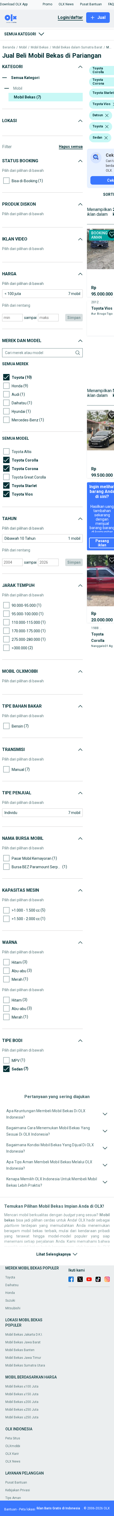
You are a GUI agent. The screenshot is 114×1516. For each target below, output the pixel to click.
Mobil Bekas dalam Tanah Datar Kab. (108, 47)
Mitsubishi (12, 1308)
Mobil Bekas (40, 47)
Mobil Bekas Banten (19, 1350)
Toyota (10, 1277)
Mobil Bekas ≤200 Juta (21, 1402)
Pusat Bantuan (16, 1482)
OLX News (12, 1461)
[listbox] (107, 115)
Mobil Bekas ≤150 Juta (21, 1394)
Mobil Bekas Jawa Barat (23, 1342)
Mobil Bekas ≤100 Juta (21, 1386)
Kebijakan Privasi (17, 1490)
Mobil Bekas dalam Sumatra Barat (77, 47)
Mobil (23, 47)
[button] (14, 4)
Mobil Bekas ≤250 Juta (21, 1409)
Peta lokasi (27, 1509)
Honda (10, 1293)
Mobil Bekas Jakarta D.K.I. (24, 1334)
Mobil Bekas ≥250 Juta (21, 1417)
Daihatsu (12, 1285)
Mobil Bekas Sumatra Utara (25, 1365)
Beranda (9, 47)
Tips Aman (13, 1498)
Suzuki (10, 1300)
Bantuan (10, 1509)
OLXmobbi (12, 1446)
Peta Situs (12, 1438)
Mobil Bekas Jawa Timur (23, 1358)
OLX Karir (12, 1454)
